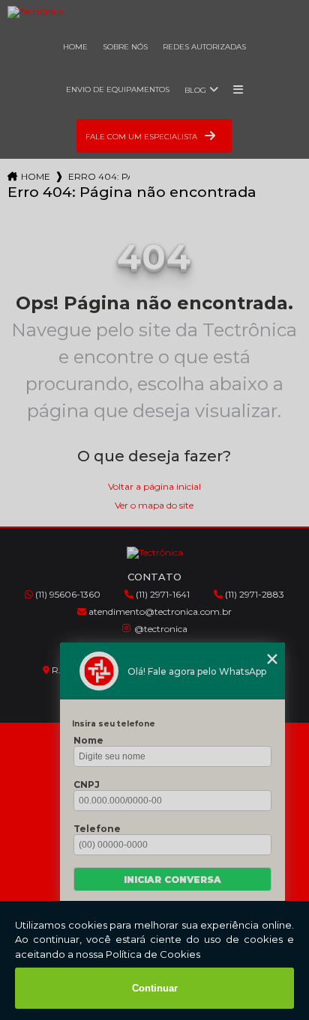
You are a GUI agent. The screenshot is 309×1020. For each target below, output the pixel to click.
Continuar (155, 988)
